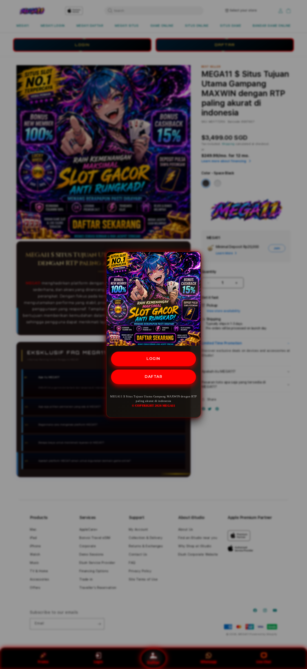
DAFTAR (153, 376)
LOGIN (153, 359)
